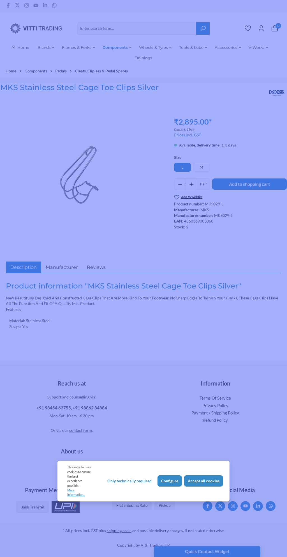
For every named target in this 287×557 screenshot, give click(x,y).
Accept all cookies (203, 481)
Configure (169, 481)
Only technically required (129, 481)
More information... (76, 492)
